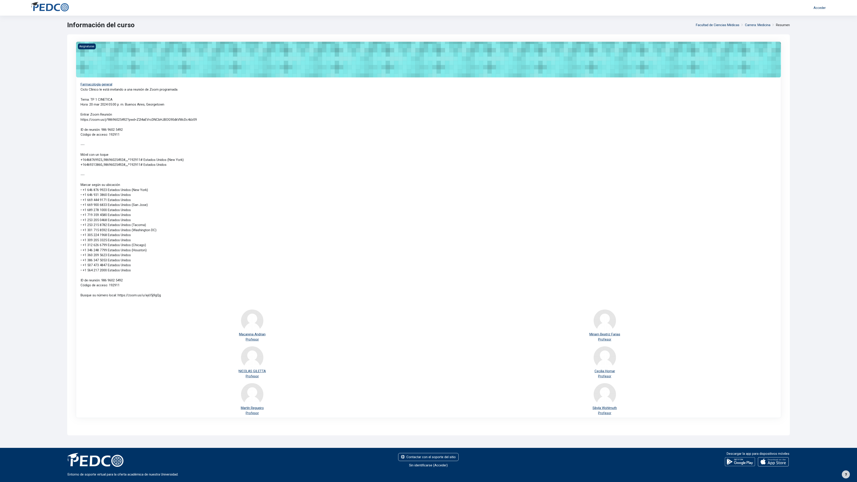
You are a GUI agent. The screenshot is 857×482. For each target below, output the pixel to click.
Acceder (819, 8)
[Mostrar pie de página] (846, 474)
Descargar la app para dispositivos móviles (758, 454)
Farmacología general (96, 84)
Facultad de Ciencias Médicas (717, 25)
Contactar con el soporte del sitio (431, 457)
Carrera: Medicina (757, 25)
